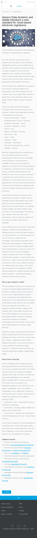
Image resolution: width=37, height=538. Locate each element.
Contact (21, 510)
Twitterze (25, 453)
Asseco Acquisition (7, 507)
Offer (20, 503)
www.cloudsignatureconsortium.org (22, 445)
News (21, 507)
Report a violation (6, 514)
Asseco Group (5, 503)
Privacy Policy (23, 514)
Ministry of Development (22, 450)
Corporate (17, 12)
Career (3, 510)
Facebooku (15, 453)
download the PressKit (10, 461)
